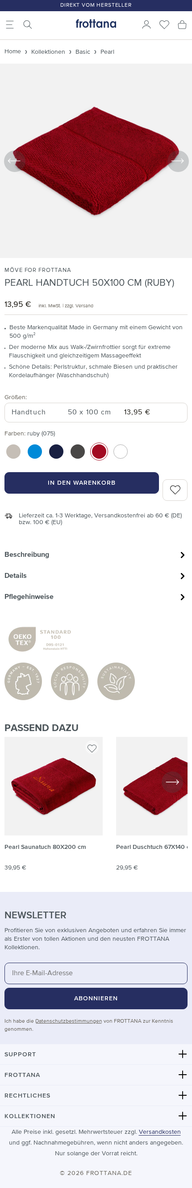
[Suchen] (27, 24)
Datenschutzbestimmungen (68, 1021)
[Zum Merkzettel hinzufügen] (92, 747)
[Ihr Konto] (146, 24)
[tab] (96, 555)
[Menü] (9, 24)
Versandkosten (160, 1132)
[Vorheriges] (14, 161)
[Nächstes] (177, 161)
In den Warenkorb (82, 483)
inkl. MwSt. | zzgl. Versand (65, 305)
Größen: (15, 397)
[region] (96, 809)
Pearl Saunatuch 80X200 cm (45, 847)
